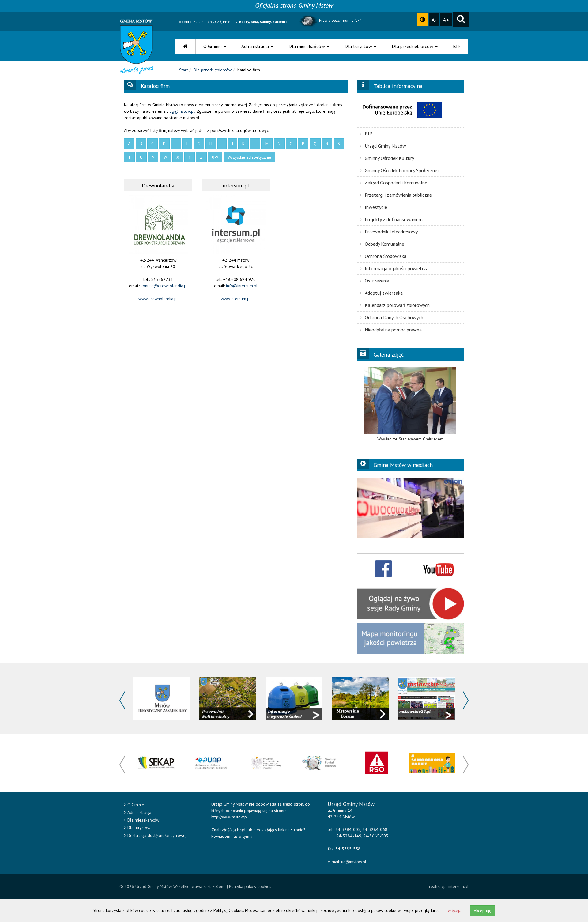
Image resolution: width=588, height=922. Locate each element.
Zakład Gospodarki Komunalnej (396, 182)
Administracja (255, 46)
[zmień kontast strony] (422, 19)
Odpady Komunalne (384, 244)
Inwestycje (376, 207)
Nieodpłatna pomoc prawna (393, 330)
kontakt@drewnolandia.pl (164, 286)
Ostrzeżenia (377, 281)
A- (434, 19)
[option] (410, 404)
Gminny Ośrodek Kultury (389, 158)
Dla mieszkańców (307, 46)
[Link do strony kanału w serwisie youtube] (438, 568)
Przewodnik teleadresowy (391, 232)
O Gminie (213, 46)
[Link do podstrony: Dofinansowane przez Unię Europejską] (410, 110)
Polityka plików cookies (250, 886)
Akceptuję (482, 910)
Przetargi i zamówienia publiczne (398, 195)
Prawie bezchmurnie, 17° (339, 20)
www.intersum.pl (236, 298)
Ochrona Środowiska (385, 256)
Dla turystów (359, 46)
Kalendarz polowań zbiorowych (397, 305)
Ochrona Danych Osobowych (394, 317)
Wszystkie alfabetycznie (249, 157)
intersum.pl (458, 886)
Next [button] (466, 700)
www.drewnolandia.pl (158, 298)
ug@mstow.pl (182, 111)
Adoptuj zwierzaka (384, 293)
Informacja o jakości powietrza (396, 268)
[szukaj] (461, 19)
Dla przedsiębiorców (413, 46)
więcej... (455, 910)
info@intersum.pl (242, 286)
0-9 (215, 157)
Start (183, 70)
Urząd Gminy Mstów (385, 146)
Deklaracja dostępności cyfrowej (157, 835)
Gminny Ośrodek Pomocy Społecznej (402, 170)
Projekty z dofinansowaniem (394, 219)
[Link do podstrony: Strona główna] (185, 46)
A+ (446, 19)
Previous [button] (122, 700)
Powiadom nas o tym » (232, 836)
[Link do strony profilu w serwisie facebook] (384, 568)
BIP (457, 46)
